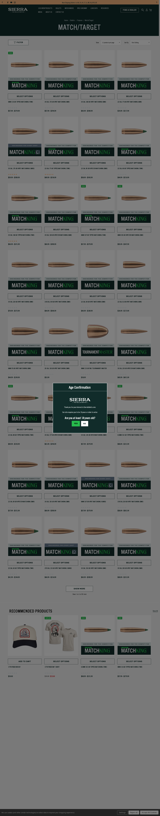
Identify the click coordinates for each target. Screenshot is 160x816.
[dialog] (80, 408)
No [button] (84, 423)
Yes (76, 423)
